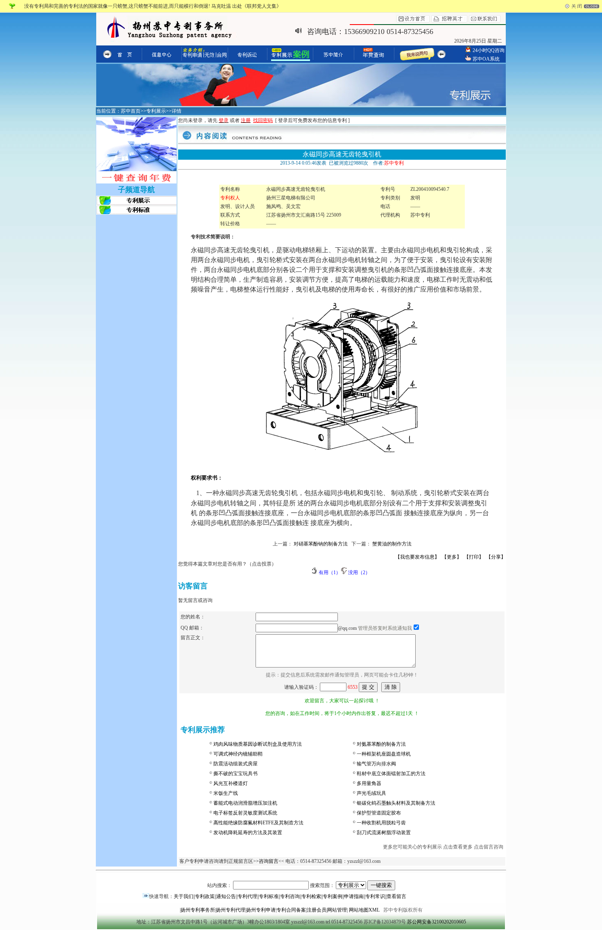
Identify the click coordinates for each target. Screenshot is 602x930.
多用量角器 (369, 783)
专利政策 (205, 896)
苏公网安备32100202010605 (436, 922)
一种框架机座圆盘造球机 (384, 754)
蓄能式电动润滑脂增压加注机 (245, 803)
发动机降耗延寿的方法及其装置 (247, 832)
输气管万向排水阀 (376, 764)
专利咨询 (290, 896)
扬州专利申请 (261, 910)
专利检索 (311, 896)
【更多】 (452, 557)
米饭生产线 (225, 793)
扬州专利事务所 (198, 910)
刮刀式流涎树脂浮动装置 (384, 832)
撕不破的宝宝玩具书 (235, 773)
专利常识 (375, 896)
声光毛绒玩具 (371, 793)
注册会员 (316, 910)
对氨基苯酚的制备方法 (381, 744)
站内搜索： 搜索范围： (271, 885)
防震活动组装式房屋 (235, 764)
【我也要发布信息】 (417, 557)
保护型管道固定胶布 (379, 813)
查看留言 (396, 896)
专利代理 (247, 896)
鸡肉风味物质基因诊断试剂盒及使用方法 (257, 744)
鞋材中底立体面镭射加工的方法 (391, 773)
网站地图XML (364, 910)
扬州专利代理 (230, 910)
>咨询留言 (267, 861)
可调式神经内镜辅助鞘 (238, 754)
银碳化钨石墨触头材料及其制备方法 (396, 803)
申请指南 (354, 896)
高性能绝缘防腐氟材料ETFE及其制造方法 (258, 823)
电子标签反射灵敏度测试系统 (245, 813)
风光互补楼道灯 (230, 783)
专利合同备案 (291, 910)
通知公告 (226, 896)
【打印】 (474, 557)
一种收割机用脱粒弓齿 (381, 823)
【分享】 (496, 557)
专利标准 (268, 896)
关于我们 (183, 896)
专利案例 (332, 896)
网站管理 (337, 910)
